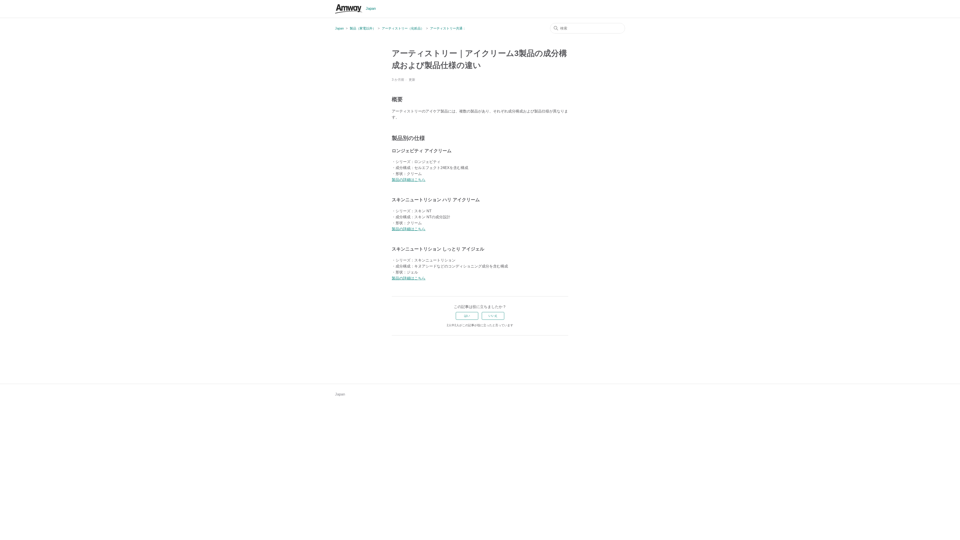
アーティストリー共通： (448, 28)
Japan (339, 28)
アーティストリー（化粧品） (403, 28)
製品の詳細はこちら (409, 180)
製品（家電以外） (363, 28)
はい (467, 316)
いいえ (493, 316)
